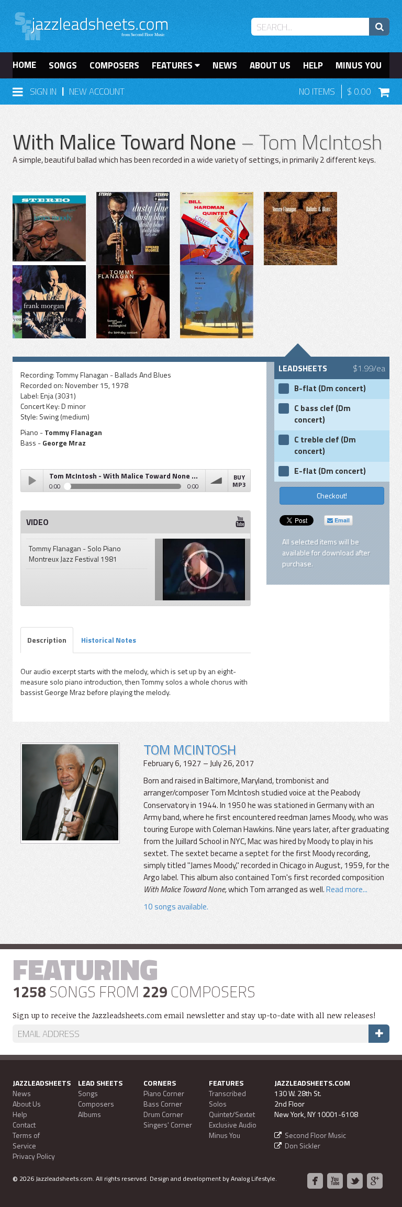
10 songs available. (175, 907)
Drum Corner (163, 1114)
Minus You (359, 65)
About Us (270, 65)
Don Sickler (302, 1145)
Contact (24, 1124)
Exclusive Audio (232, 1124)
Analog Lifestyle (253, 1178)
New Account (97, 91)
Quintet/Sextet (232, 1114)
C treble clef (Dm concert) (325, 445)
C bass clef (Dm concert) (322, 414)
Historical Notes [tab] (108, 639)
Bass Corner (162, 1103)
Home (24, 65)
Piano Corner (163, 1093)
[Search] (379, 27)
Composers (114, 65)
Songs (63, 65)
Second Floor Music (315, 1135)
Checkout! (332, 495)
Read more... (346, 889)
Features (173, 65)
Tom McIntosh (189, 749)
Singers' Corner (167, 1124)
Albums (89, 1114)
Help (313, 65)
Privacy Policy (34, 1156)
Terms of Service (26, 1140)
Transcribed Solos (227, 1098)
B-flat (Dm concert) (330, 388)
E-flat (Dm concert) (330, 471)
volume (217, 481)
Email (341, 520)
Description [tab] (46, 639)
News (225, 65)
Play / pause (32, 481)
